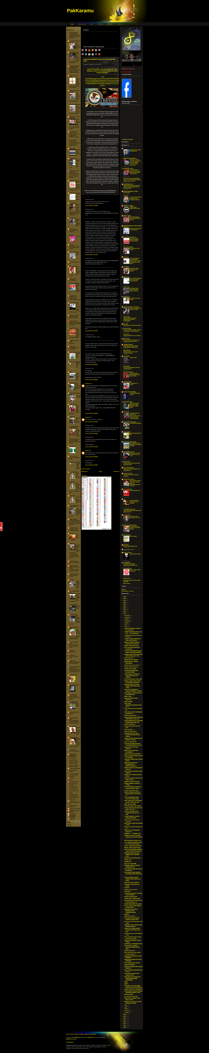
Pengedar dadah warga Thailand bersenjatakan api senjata (75, 324)
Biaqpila (72, 235)
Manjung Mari (73, 404)
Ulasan (69, 825)
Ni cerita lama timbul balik (131, 996)
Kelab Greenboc (74, 328)
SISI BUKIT (126, 267)
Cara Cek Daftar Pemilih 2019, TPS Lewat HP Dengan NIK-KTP (135, 279)
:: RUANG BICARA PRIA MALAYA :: (74, 427)
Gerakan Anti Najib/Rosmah (73, 296)
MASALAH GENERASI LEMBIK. (78, 197)
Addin (71, 792)
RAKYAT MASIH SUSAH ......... (132, 715)
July (126, 624)
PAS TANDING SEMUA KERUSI (132, 962)
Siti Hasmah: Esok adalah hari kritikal (132, 325)
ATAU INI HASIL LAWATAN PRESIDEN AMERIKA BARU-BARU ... (132, 947)
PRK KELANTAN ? (128, 994)
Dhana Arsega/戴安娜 (75, 362)
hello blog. (72, 343)
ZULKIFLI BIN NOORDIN (129, 392)
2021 (124, 606)
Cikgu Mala (72, 543)
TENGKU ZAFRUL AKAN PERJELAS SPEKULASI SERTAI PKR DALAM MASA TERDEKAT (131, 187)
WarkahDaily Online (128, 168)
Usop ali (87, 417)
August (127, 622)
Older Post (116, 471)
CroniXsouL (126, 334)
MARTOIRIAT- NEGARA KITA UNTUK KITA (73, 755)
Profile (91, 24)
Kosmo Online (73, 321)
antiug (86, 450)
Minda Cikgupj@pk (74, 66)
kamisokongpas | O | (75, 439)
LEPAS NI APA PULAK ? (130, 731)
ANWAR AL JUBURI (128, 205)
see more (131, 591)
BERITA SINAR (128, 696)
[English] (83, 51)
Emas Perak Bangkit (128, 467)
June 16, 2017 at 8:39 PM (91, 413)
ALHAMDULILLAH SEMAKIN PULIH (133, 943)
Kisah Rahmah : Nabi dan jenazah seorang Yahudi (74, 247)
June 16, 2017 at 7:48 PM (91, 205)
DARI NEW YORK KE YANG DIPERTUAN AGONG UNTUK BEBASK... (132, 735)
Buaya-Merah (126, 366)
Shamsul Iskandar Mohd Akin (74, 171)
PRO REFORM (73, 695)
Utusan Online (127, 461)
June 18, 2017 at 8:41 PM (91, 465)
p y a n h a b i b (73, 456)
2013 (124, 1020)
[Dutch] (99, 51)
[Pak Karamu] (127, 97)
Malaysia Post (126, 578)
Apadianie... (73, 533)
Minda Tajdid (126, 316)
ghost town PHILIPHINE (130, 863)
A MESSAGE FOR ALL (135, 490)
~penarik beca (73, 131)
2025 (124, 598)
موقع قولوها (72, 482)
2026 (124, 596)
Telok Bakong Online (75, 462)
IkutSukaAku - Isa (74, 790)
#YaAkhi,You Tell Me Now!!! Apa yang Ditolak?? (134, 269)
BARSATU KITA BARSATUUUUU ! (132, 858)
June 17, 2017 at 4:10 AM (91, 446)
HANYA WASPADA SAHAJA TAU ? (132, 840)
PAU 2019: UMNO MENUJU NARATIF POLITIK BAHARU (134, 240)
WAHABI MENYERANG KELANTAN (133, 904)
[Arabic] (96, 55)
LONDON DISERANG (129, 964)
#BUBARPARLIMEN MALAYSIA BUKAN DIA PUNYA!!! (135, 218)
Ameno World (73, 158)
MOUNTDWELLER (74, 303)
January (127, 1012)
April (126, 1007)
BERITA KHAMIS (128, 701)
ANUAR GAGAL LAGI (129, 950)
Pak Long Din (73, 758)
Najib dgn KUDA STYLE (78, 607)
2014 (124, 1018)
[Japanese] (89, 55)
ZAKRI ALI (72, 416)
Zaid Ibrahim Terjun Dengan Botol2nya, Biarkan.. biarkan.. (134, 289)
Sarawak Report (73, 32)
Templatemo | (90, 1037)
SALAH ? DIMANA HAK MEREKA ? (133, 845)
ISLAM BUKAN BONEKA (135, 423)
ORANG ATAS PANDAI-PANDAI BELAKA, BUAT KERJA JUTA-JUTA (132, 930)
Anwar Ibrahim (73, 140)
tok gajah (125, 324)
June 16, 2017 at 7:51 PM (91, 254)
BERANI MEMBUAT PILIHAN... (131, 191)
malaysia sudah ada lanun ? (131, 666)
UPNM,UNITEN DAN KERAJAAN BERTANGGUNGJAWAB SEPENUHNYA (132, 978)
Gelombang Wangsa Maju (129, 441)
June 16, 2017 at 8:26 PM (91, 379)
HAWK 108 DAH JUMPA (130, 804)
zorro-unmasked (127, 489)
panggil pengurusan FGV (130, 889)
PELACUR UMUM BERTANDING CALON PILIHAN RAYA (135, 375)
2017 (124, 613)
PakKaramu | (78, 1037)
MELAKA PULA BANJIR (130, 668)
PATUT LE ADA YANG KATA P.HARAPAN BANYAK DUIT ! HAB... (132, 813)
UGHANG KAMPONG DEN (130, 896)
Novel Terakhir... (133, 536)
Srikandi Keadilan (74, 737)
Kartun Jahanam (127, 552)
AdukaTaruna (73, 218)
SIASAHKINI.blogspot (128, 451)
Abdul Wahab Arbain (75, 352)
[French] (86, 51)
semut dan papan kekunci (129, 525)
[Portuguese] (86, 55)
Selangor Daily (127, 328)
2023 (124, 602)
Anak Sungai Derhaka (75, 104)
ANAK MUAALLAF (74, 574)
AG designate (73, 280)
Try (70, 714)
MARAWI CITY (127, 861)
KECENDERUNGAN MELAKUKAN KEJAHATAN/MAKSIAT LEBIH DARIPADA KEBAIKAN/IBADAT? (75, 70)
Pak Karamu (124, 77)
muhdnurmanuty (74, 561)
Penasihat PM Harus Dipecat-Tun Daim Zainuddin (134, 502)
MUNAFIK (126, 914)
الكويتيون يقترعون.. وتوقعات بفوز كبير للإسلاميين (74, 775)
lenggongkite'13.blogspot (129, 422)
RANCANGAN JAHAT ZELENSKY (78, 152)
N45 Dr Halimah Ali (74, 315)
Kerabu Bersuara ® (74, 52)
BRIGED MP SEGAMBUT (73, 816)
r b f (124, 499)
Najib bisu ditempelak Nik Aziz (130, 546)
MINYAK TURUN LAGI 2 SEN (131, 645)
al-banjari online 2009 (75, 808)
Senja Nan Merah (77, 536)
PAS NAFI (126, 887)
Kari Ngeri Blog (73, 787)
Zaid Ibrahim (73, 749)
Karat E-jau (72, 446)
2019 (124, 609)
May (126, 1005)
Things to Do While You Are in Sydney (132, 335)
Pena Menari (101, 24)
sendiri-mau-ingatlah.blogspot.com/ (75, 802)
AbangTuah (126, 412)
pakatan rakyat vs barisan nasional (74, 766)
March (126, 1008)
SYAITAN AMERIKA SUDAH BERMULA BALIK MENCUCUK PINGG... (132, 879)
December (127, 615)
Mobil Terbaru (126, 583)
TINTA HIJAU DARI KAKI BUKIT (74, 506)
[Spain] (93, 51)
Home (72, 24)
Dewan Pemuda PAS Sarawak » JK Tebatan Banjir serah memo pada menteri (75, 668)
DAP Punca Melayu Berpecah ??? (78, 46)
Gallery (72, 1034)
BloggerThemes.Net (71, 1039)
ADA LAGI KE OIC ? (129, 657)
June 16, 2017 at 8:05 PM (91, 364)
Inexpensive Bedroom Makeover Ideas (78, 500)
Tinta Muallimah (74, 472)
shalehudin (72, 495)
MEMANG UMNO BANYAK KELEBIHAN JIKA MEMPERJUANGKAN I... (131, 764)
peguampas (72, 660)
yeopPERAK (126, 356)
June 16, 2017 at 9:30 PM (91, 421)
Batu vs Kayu (73, 229)
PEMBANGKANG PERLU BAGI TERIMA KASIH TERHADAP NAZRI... (132, 854)
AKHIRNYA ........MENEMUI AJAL (132, 833)
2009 (124, 1027)
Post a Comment (86, 468)
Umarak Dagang (82, 24)
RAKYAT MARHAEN (74, 283)
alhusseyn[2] (73, 726)
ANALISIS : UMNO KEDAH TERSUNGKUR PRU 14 (75, 442)
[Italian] (96, 51)
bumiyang (126, 257)
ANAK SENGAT (73, 519)
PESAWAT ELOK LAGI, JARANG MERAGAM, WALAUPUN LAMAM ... (133, 837)
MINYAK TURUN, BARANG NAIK (132, 847)
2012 (124, 1021)
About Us (110, 24)
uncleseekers (126, 515)
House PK (125, 195)
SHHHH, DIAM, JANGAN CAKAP (132, 898)
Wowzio (124, 589)
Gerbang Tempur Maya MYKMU (131, 178)
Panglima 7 (72, 346)
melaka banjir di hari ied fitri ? (132, 665)
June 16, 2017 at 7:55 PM (91, 330)
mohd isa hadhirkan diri (130, 741)
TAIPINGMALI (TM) (128, 184)
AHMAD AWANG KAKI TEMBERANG (133, 989)
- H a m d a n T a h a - (128, 549)
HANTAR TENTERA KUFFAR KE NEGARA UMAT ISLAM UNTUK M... (132, 794)
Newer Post (84, 471)
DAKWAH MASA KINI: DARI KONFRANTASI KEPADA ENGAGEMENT (129, 319)
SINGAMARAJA (73, 675)
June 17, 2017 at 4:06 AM (91, 433)
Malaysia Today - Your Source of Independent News (74, 796)
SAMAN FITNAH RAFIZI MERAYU (132, 754)
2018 (124, 611)
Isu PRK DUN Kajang (74, 562)
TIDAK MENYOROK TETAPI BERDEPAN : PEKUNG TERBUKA (74, 722)
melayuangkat (126, 431)
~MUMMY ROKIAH (128, 344)
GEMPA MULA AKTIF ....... (131, 916)
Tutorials (76, 1034)
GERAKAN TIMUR (127, 402)
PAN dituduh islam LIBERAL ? (132, 882)
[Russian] (83, 55)
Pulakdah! (72, 580)
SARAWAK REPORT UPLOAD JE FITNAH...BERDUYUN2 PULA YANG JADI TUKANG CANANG (135, 416)
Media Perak (73, 799)
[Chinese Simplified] (99, 55)
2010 (124, 1025)
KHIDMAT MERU (127, 382)
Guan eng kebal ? (128, 729)
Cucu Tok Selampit (128, 247)
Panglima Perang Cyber (129, 237)
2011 (124, 1023)
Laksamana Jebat (127, 473)
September (128, 621)
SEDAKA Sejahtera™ (75, 180)
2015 (124, 1016)
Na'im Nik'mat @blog (75, 193)
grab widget (125, 591)
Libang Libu (126, 287)
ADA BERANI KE (74, 702)
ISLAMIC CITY (128, 859)
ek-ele (71, 780)
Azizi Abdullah (127, 535)
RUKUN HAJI (73, 651)
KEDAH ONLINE (74, 565)
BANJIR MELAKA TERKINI (131, 659)
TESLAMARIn (126, 562)
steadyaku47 (73, 279)
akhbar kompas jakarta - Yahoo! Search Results (73, 762)
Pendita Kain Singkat (128, 479)
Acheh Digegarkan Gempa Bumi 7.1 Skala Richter (75, 698)
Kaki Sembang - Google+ (74, 784)
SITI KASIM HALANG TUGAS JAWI (133, 679)
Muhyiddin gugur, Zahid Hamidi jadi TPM (78, 466)
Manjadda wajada (74, 527)
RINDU (126, 982)
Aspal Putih (126, 277)
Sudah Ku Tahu (133, 357)
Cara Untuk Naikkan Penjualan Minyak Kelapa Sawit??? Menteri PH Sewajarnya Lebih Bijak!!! (135, 261)
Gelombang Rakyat (128, 372)
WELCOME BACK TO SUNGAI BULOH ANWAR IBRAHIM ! (135, 444)
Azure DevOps (126, 192)
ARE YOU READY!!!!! (74, 671)
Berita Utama (126, 338)
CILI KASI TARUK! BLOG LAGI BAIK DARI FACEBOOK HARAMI (135, 198)
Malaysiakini (73, 813)
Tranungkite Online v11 (129, 509)
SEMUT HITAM (127, 215)
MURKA (126, 983)
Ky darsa (87, 383)
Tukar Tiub (72, 148)
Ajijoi (71, 372)
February (127, 1010)
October (127, 619)
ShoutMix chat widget (127, 139)
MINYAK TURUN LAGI (129, 724)
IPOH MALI (126, 545)
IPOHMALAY (126, 296)
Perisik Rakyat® (74, 788)
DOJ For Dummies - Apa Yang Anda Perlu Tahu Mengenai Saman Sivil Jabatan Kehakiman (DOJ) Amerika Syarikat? (102, 71)
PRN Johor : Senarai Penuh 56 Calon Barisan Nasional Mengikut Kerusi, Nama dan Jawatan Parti (135, 162)
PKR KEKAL (127, 891)
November (127, 617)
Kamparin (72, 650)
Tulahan (72, 245)
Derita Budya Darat (77, 705)
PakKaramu (80, 10)
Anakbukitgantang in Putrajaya (131, 307)
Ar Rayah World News (75, 768)
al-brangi (72, 778)
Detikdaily (72, 818)
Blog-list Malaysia (74, 266)
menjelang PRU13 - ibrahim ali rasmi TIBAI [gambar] (135, 528)
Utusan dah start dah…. (75, 751)
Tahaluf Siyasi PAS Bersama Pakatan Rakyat (74, 646)
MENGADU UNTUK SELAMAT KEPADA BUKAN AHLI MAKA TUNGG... (132, 686)
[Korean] (93, 55)
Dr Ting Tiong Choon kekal (131, 790)
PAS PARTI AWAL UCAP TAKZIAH (132, 806)
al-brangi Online (127, 568)
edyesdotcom (73, 203)
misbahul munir (74, 614)
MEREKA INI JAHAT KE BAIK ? (132, 781)
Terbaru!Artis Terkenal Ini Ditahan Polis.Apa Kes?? (135, 454)
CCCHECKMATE (74, 604)
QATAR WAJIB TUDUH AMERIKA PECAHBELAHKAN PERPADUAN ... (133, 874)
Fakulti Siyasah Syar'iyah (73, 806)
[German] (89, 51)
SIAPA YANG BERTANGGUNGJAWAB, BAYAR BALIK (132, 705)
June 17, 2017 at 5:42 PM (91, 456)
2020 (124, 608)
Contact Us (119, 24)
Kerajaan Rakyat (74, 383)
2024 (124, 600)
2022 (124, 604)
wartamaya (72, 655)
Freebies (82, 1034)
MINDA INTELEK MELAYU (130, 158)
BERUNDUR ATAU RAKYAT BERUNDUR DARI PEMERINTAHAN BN (131, 911)
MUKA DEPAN (126, 350)
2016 (124, 1014)
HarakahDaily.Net (74, 781)
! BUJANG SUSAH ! (74, 685)
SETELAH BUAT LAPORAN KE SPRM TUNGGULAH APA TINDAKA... (132, 675)
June (126, 626)
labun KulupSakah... (75, 252)
